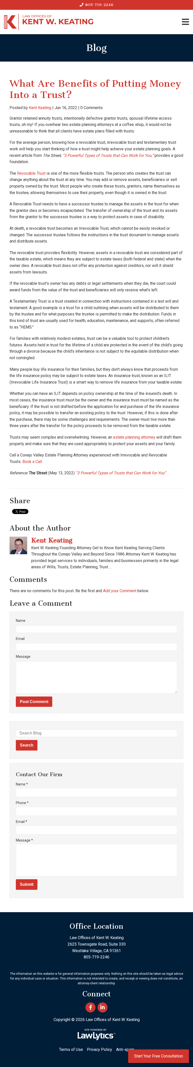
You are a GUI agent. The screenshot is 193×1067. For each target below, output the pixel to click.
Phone (22, 803)
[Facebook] (90, 1007)
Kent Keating (40, 107)
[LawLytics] (96, 1034)
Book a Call (32, 461)
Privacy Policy (99, 1049)
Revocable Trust (31, 173)
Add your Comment (119, 590)
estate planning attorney (134, 437)
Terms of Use (71, 1049)
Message (23, 657)
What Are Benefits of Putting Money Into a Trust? (95, 89)
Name (20, 621)
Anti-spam (125, 1049)
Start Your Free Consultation (158, 1056)
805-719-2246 (99, 5)
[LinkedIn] (103, 1007)
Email (20, 639)
